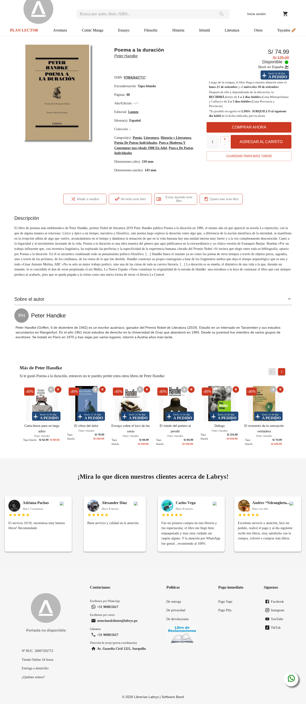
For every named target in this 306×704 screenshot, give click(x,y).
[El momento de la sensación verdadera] (264, 404)
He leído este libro (133, 199)
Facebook (277, 601)
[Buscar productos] (222, 14)
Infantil (204, 30)
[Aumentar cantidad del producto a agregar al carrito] (224, 139)
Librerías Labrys (146, 697)
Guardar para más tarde (249, 156)
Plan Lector (24, 30)
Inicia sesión (256, 14)
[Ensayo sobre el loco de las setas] (131, 404)
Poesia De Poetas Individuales (135, 143)
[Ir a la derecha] (281, 371)
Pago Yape (225, 601)
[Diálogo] (219, 404)
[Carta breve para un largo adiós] (42, 404)
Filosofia (150, 30)
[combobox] (145, 14)
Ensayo (123, 30)
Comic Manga (92, 30)
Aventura (60, 30)
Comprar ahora (249, 127)
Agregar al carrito (261, 142)
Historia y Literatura (176, 138)
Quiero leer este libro (224, 199)
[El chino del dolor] (86, 404)
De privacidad (175, 610)
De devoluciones (177, 619)
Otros (258, 30)
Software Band (173, 697)
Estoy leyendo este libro (178, 199)
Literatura (232, 30)
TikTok (276, 627)
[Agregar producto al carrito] (58, 389)
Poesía (137, 138)
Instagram (277, 610)
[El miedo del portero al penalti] (175, 404)
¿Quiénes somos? (33, 677)
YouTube (277, 619)
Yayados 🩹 (286, 30)
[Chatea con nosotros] (291, 679)
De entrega (173, 601)
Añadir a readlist (88, 199)
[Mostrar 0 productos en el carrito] (285, 13)
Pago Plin (224, 610)
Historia (178, 30)
